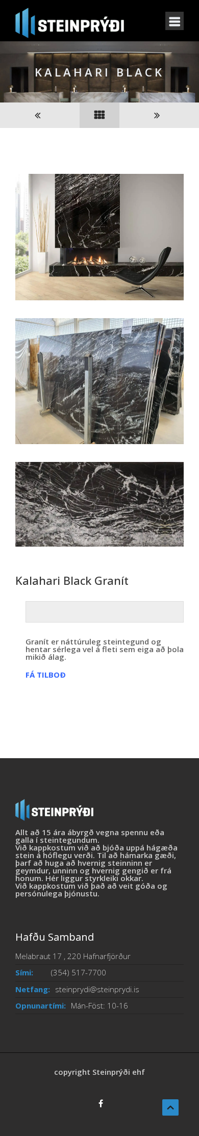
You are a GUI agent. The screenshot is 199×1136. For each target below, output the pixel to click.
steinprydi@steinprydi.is (97, 989)
